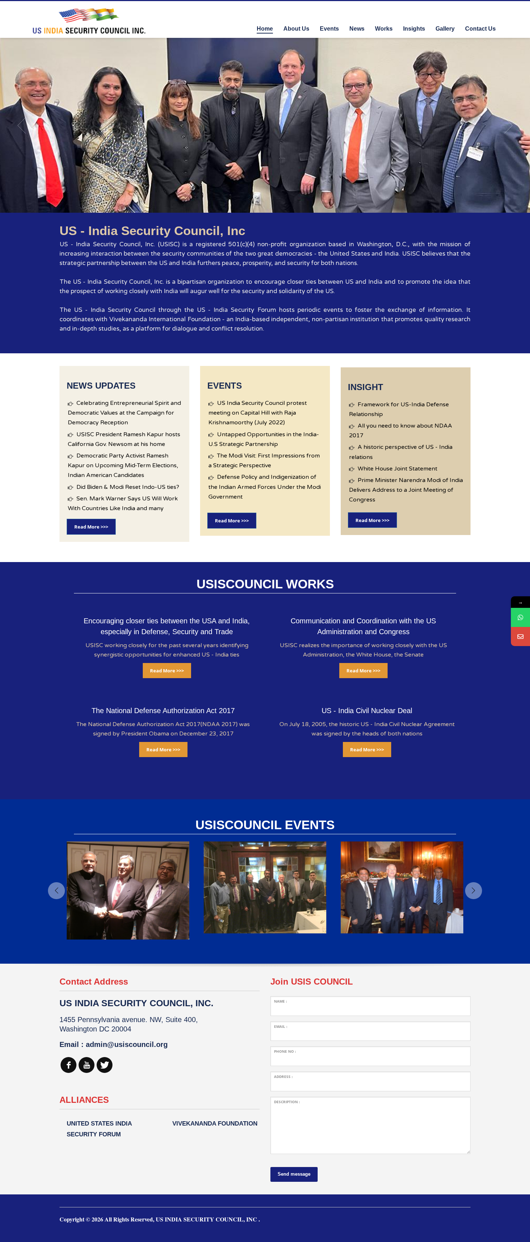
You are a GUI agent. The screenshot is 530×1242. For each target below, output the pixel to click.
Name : (280, 1001)
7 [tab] (282, 204)
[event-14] (178, 887)
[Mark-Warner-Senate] (452, 887)
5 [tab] (271, 204)
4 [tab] (265, 204)
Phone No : (285, 1051)
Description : (287, 1101)
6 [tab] (276, 204)
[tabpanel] (265, 125)
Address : (283, 1076)
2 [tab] (253, 204)
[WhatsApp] (520, 617)
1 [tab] (248, 204)
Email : (280, 1026)
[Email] (520, 636)
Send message (294, 1174)
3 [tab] (259, 204)
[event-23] (315, 887)
